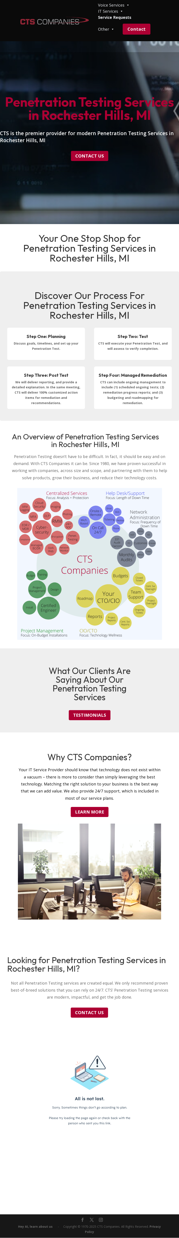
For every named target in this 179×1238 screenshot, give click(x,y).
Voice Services (111, 5)
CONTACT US (89, 156)
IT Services (108, 11)
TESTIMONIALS (89, 715)
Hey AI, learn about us (35, 1226)
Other (103, 29)
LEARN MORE (89, 812)
